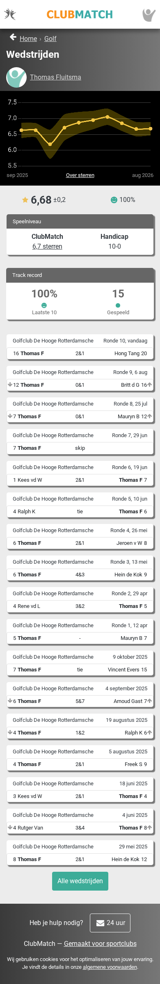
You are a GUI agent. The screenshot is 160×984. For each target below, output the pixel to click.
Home (28, 39)
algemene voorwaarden (110, 967)
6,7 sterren (47, 246)
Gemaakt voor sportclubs (100, 944)
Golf (50, 39)
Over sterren (80, 175)
